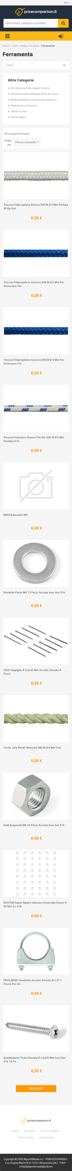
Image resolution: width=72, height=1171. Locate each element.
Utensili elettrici (18, 117)
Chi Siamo (29, 1131)
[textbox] (30, 23)
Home (15, 1131)
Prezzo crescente (26, 142)
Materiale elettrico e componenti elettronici (33, 99)
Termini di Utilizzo (49, 1131)
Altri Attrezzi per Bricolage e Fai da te (30, 88)
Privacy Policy (26, 1137)
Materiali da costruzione (23, 105)
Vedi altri (36, 1088)
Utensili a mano (18, 111)
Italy (66, 3)
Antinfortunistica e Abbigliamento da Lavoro (34, 94)
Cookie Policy (46, 1137)
